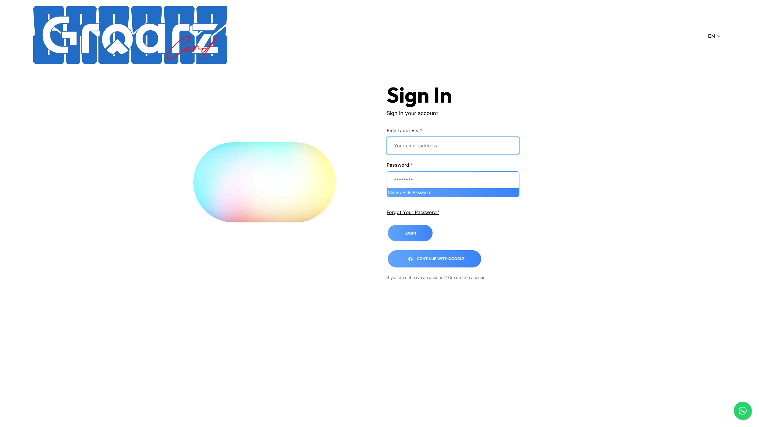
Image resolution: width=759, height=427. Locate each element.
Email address (404, 130)
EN (711, 36)
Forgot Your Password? (413, 212)
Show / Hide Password (410, 192)
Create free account (467, 277)
